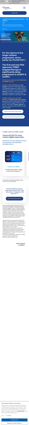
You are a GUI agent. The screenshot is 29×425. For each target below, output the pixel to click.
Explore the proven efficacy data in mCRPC (13, 116)
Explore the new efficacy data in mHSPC (13, 111)
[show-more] (27, 3)
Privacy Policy (21, 411)
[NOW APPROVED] (27, 19)
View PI (4, 29)
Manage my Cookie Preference (14, 423)
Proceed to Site (14, 419)
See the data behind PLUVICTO (14, 198)
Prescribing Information (14, 3)
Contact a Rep (14, 12)
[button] (24, 7)
